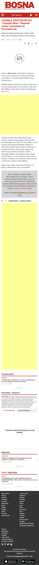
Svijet (3, 511)
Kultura (22, 497)
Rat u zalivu (5, 493)
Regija (4, 507)
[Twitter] (8, 544)
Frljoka (22, 517)
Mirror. (7, 91)
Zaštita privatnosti (8, 541)
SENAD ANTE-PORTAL (27, 523)
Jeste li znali (24, 493)
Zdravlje (22, 499)
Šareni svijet (24, 519)
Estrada (22, 513)
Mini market (5, 515)
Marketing (5, 531)
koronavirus (13, 201)
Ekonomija (5, 503)
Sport (3, 505)
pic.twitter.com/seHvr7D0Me (22, 188)
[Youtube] (11, 544)
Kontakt (4, 535)
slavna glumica (25, 201)
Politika (4, 497)
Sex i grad (23, 509)
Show (21, 507)
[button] (35, 48)
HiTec (21, 503)
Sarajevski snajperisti (27, 525)
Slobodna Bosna (19, 556)
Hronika (4, 501)
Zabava (22, 515)
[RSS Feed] (2, 544)
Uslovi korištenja (7, 539)
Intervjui (4, 499)
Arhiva (4, 529)
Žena (21, 511)
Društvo (4, 513)
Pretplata (5, 533)
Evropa (4, 509)
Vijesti (4, 495)
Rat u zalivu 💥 (17, 15)
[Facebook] (5, 544)
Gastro (22, 501)
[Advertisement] (19, 114)
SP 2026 (22, 521)
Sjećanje (22, 495)
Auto (21, 505)
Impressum (5, 537)
